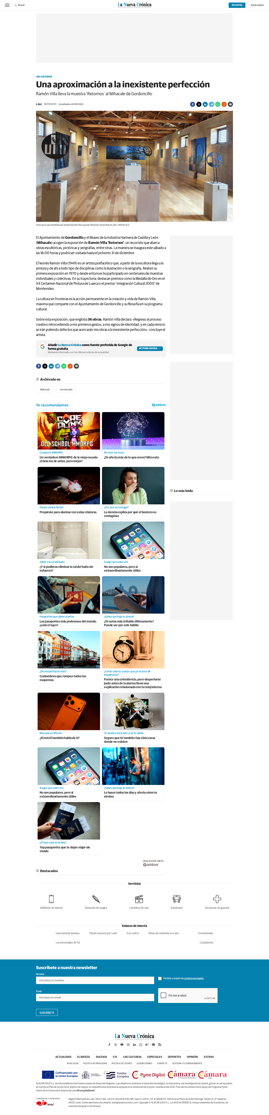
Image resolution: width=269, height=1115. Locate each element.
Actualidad (63, 1057)
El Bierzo (83, 1057)
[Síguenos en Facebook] (109, 1044)
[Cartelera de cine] (139, 901)
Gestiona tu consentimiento (187, 1063)
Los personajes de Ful (68, 942)
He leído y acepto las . (183, 978)
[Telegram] (211, 104)
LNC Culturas (44, 77)
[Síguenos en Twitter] (115, 1044)
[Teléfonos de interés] (51, 901)
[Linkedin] (205, 104)
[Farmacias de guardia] (217, 901)
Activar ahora (148, 348)
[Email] (230, 104)
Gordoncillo (66, 389)
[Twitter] (198, 104)
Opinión (192, 1057)
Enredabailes (205, 933)
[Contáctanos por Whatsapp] (141, 1044)
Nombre (40, 974)
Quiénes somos (144, 1063)
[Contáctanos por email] (153, 1044)
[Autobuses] (176, 901)
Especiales (154, 1057)
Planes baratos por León (103, 933)
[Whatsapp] (217, 104)
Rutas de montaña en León (163, 933)
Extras (209, 1057)
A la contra (133, 933)
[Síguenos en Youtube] (122, 1044)
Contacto (162, 1063)
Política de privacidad (95, 1063)
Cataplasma (206, 942)
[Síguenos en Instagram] (128, 1044)
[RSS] (160, 1044)
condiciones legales (194, 978)
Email (39, 991)
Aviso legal (73, 1063)
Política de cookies (122, 1063)
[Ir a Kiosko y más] (147, 1044)
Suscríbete (47, 1012)
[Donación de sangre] (96, 901)
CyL (115, 1057)
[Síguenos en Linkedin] (134, 1044)
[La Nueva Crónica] (134, 1039)
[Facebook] (192, 104)
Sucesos (101, 1057)
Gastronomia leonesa (68, 933)
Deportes (174, 1057)
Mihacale (45, 389)
